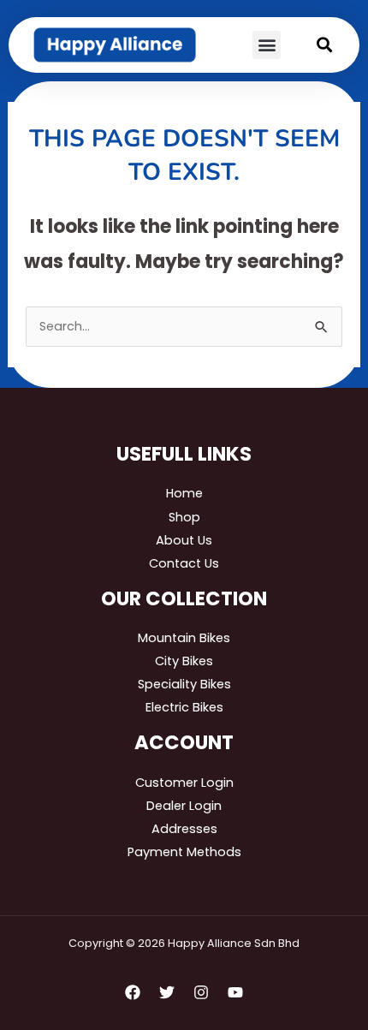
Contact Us (184, 563)
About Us (184, 540)
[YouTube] (235, 992)
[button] (266, 45)
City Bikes (184, 661)
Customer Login (184, 782)
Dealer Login (184, 805)
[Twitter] (167, 992)
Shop (184, 517)
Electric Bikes (184, 707)
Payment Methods (184, 851)
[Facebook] (132, 992)
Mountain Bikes (184, 637)
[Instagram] (201, 992)
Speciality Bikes (184, 684)
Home (184, 493)
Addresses (184, 828)
